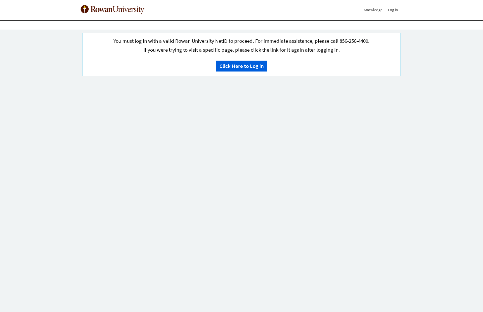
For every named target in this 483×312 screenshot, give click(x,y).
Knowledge (373, 9)
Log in (393, 9)
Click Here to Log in (241, 66)
